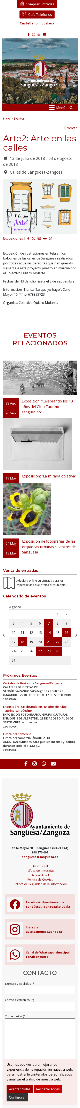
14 (49, 632)
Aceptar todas (19, 1089)
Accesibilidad (40, 875)
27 (40, 651)
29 (57, 651)
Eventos (19, 118)
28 (49, 651)
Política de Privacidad (40, 871)
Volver (71, 128)
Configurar (17, 1097)
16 (66, 632)
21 (49, 642)
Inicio (6, 118)
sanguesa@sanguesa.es (40, 857)
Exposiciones (13, 238)
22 (57, 642)
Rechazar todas (48, 1089)
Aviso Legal (40, 866)
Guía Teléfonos (40, 14)
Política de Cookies (40, 879)
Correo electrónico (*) (19, 1000)
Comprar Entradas (40, 4)
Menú (60, 107)
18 (22, 642)
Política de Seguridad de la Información (40, 884)
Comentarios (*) (15, 1016)
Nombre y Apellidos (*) (20, 984)
